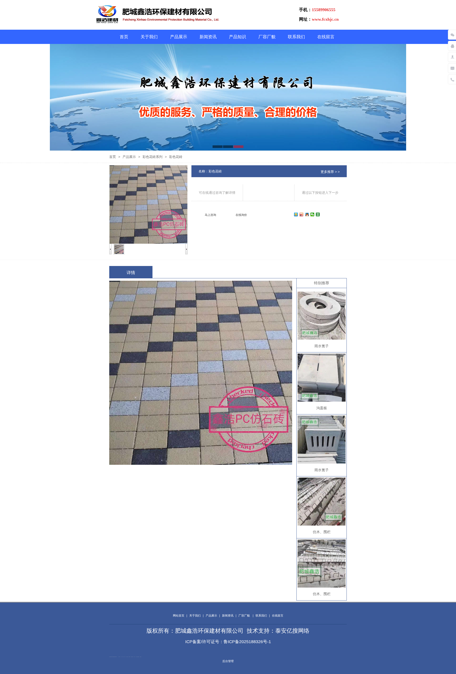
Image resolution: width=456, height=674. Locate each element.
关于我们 (149, 36)
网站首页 (178, 615)
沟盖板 (321, 408)
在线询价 (241, 215)
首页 (124, 36)
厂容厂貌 (267, 36)
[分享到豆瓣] (318, 214)
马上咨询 (210, 215)
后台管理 (228, 661)
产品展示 (178, 36)
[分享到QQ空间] (296, 214)
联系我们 (296, 36)
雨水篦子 (321, 346)
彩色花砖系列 (152, 157)
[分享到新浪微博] (301, 214)
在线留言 (325, 36)
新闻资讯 (208, 36)
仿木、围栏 (322, 532)
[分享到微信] (312, 214)
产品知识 (237, 36)
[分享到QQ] (307, 214)
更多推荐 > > (330, 172)
